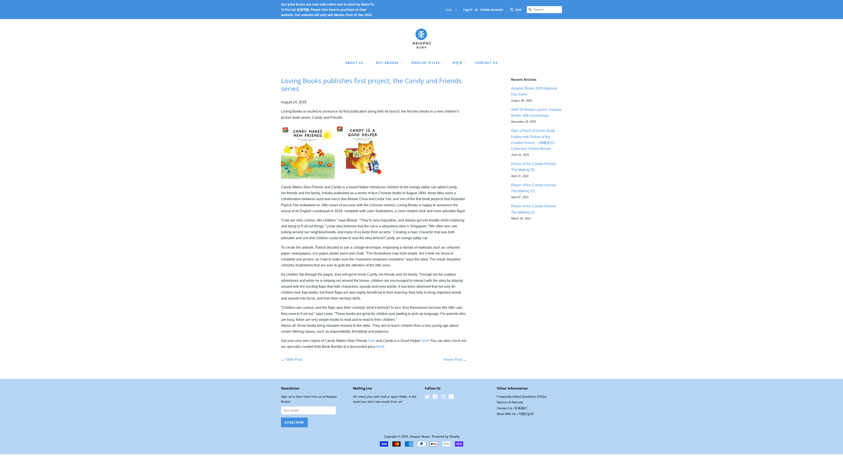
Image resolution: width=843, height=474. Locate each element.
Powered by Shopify (445, 436)
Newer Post (452, 359)
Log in (467, 9)
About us (355, 63)
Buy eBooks (388, 63)
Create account (491, 9)
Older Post (293, 359)
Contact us (486, 63)
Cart (518, 9)
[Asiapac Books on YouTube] (451, 397)
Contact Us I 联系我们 (512, 408)
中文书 (458, 63)
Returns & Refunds (510, 402)
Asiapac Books (420, 436)
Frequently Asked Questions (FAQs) (522, 396)
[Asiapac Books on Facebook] (435, 397)
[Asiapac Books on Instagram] (443, 397)
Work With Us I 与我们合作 (515, 414)
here (371, 341)
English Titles (426, 63)
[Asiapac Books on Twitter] (427, 397)
